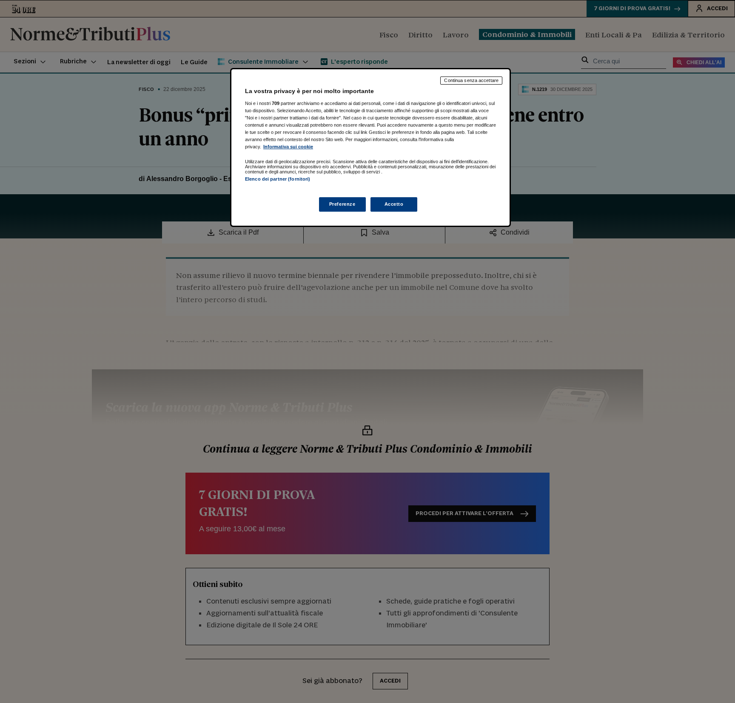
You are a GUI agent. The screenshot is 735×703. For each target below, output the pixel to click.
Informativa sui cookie (288, 146)
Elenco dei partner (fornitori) (277, 178)
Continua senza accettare (471, 80)
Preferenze (342, 204)
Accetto (394, 204)
